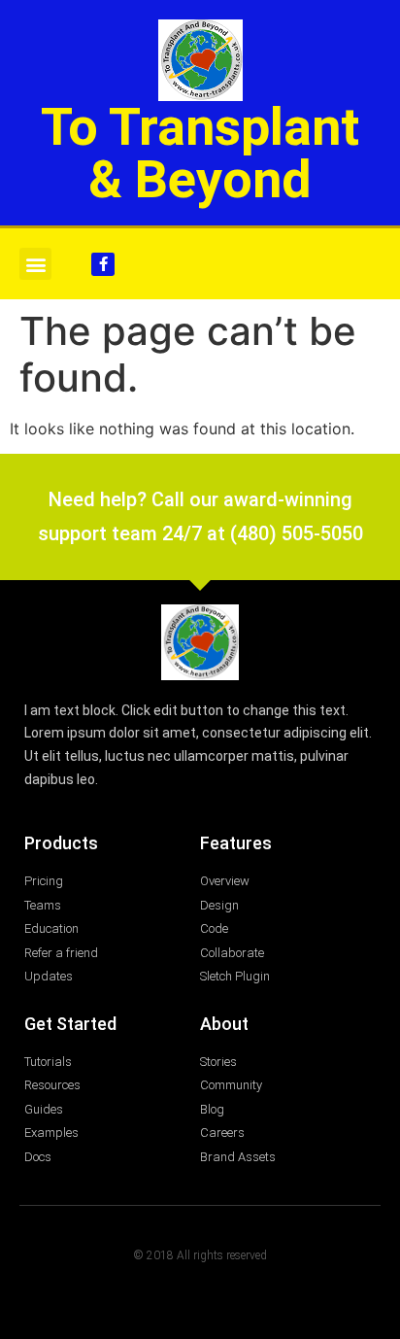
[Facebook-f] (103, 264)
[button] (35, 264)
